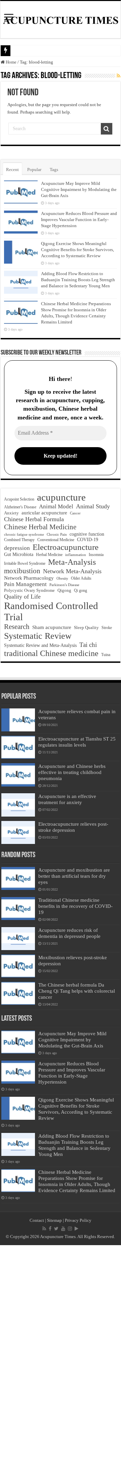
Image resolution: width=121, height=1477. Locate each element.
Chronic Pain (57, 534)
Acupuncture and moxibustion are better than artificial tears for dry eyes (74, 876)
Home (10, 62)
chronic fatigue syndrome (24, 534)
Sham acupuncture (51, 627)
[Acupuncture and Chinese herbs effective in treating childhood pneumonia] (18, 774)
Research (17, 627)
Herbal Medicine (49, 554)
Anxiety (11, 512)
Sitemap (54, 1220)
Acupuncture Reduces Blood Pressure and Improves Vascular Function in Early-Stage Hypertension (79, 219)
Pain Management (25, 584)
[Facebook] (50, 1229)
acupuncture (61, 497)
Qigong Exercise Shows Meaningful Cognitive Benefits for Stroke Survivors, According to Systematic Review (77, 249)
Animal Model (56, 506)
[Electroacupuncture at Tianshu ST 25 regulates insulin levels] (18, 747)
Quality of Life (22, 596)
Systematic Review (38, 636)
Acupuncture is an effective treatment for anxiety (67, 799)
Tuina (105, 655)
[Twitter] (56, 1229)
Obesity (62, 578)
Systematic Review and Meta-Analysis (40, 645)
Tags (54, 169)
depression (17, 547)
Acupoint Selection (19, 499)
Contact (37, 1220)
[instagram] (70, 1229)
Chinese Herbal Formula (34, 519)
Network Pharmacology (29, 578)
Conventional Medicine (55, 540)
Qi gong (80, 590)
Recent (12, 169)
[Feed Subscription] (118, 76)
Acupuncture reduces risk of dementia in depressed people (69, 933)
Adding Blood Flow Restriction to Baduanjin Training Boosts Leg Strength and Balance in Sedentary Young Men (78, 279)
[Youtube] (63, 1229)
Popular (34, 169)
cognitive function (87, 534)
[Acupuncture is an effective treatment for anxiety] (18, 804)
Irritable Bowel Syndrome (24, 563)
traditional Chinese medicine (51, 653)
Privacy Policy (78, 1220)
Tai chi (88, 644)
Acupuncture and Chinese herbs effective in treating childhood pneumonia (72, 772)
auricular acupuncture (44, 512)
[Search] (106, 129)
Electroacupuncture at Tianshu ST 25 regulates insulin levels (77, 742)
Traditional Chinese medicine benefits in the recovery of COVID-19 (75, 906)
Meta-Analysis (72, 561)
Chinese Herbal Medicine (40, 527)
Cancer (75, 513)
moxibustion (22, 571)
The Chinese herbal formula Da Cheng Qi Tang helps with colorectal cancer (76, 991)
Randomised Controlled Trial (51, 611)
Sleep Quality (86, 627)
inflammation (75, 555)
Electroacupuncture (65, 547)
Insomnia (96, 554)
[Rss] (44, 1229)
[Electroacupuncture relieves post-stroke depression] (18, 832)
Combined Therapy (19, 539)
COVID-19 (87, 539)
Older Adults (81, 578)
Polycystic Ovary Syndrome (29, 590)
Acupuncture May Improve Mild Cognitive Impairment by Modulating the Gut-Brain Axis (79, 189)
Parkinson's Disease (64, 585)
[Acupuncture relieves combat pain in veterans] (18, 719)
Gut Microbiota (18, 554)
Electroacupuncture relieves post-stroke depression (73, 827)
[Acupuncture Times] (60, 19)
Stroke (107, 627)
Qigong (64, 590)
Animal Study (93, 506)
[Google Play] (76, 1229)
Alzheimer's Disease (20, 507)
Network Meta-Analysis (72, 571)
